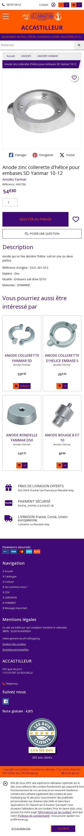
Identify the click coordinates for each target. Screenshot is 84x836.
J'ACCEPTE (63, 828)
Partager (20, 155)
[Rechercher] (79, 45)
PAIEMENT (10, 603)
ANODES (26, 56)
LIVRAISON (10, 597)
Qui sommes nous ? (15, 587)
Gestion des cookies (14, 644)
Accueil (11, 56)
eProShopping (29, 773)
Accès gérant (71, 773)
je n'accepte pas (21, 828)
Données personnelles (15, 649)
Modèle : (7, 279)
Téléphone (11, 683)
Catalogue (10, 576)
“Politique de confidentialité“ (34, 816)
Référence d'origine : (15, 268)
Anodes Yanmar (14, 179)
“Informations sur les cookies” (55, 812)
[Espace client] (53, 5)
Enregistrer (45, 155)
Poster (70, 155)
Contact (43, 4)
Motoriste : (9, 285)
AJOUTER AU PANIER (35, 219)
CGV (7, 592)
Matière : (7, 273)
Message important (15, 608)
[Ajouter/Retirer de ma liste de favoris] (76, 219)
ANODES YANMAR (48, 56)
